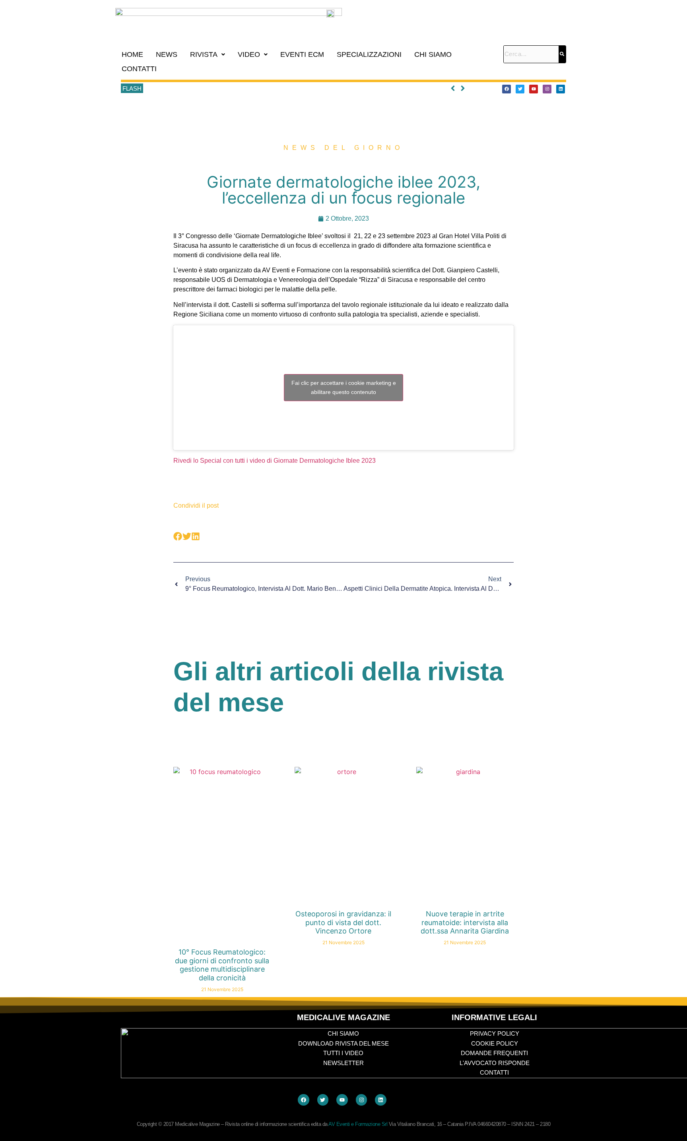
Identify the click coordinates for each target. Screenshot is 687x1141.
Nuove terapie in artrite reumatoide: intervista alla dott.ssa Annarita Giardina (465, 922)
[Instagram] (547, 89)
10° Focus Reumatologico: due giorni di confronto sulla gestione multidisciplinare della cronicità (267, 88)
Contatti (139, 69)
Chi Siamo (433, 54)
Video (249, 54)
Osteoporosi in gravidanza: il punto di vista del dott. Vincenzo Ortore (343, 922)
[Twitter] (520, 89)
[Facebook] (506, 89)
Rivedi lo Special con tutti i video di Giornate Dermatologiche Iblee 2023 (274, 460)
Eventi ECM (302, 54)
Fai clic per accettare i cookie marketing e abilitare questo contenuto (343, 387)
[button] (207, 54)
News (166, 54)
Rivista (203, 54)
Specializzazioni (369, 54)
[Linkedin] (560, 89)
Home (132, 54)
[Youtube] (533, 89)
